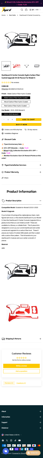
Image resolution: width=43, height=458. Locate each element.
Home (3, 15)
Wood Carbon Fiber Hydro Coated (16, 102)
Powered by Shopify (19, 453)
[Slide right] (36, 38)
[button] (36, 9)
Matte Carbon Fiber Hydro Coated (16, 98)
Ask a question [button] (21, 371)
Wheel (6, 150)
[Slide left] (6, 38)
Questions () (21, 383)
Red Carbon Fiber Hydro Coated (15, 106)
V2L (11, 150)
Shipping (5, 89)
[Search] (22, 10)
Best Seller (12, 15)
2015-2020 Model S (11, 114)
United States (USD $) (12, 435)
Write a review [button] (21, 366)
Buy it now (21, 124)
